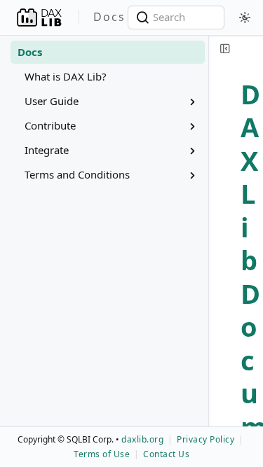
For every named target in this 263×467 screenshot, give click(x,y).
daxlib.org (142, 439)
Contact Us (166, 454)
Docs (30, 52)
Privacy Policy (205, 439)
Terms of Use (102, 454)
